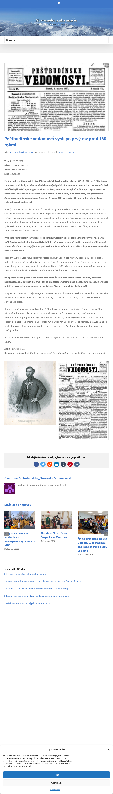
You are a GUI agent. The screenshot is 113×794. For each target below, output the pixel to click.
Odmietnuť (56, 783)
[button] (108, 749)
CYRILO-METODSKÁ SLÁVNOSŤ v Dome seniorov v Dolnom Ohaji (37, 588)
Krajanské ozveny (66, 152)
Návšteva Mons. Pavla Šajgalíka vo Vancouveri (28, 603)
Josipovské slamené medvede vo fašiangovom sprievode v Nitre (37, 596)
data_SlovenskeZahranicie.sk (20, 152)
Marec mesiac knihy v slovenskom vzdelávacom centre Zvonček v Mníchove (43, 581)
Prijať (56, 774)
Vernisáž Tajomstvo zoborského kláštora (26, 574)
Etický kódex (55, 790)
